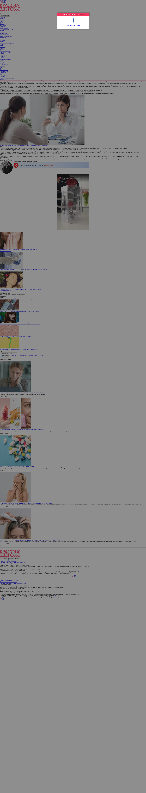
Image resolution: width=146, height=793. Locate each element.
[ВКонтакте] (73, 21)
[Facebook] (73, 20)
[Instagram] (73, 22)
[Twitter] (73, 18)
